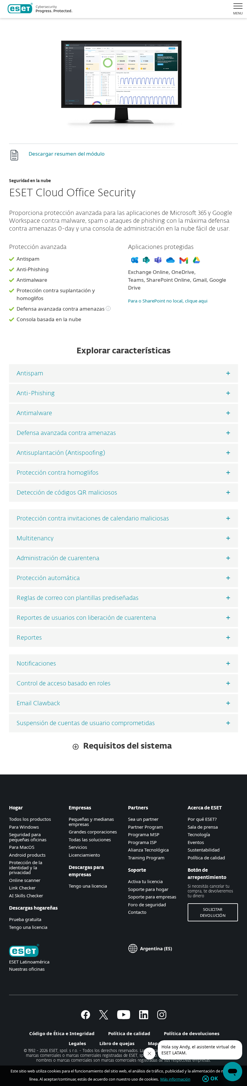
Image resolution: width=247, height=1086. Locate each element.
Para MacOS (21, 847)
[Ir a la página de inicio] (24, 951)
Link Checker (22, 888)
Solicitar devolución (213, 912)
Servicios (78, 847)
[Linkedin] (144, 1017)
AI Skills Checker (26, 895)
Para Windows (24, 827)
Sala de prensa (203, 827)
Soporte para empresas (152, 897)
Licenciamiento (84, 855)
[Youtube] (124, 1017)
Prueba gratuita (25, 919)
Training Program (146, 858)
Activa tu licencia (145, 881)
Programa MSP (143, 834)
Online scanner (24, 880)
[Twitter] (104, 1017)
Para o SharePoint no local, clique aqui (168, 301)
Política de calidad (206, 858)
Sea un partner (143, 819)
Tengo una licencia (28, 927)
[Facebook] (86, 1017)
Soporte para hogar (148, 889)
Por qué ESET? (202, 819)
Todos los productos (30, 819)
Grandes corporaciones (93, 832)
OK (214, 1079)
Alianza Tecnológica (148, 850)
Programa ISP (142, 842)
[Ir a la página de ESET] (40, 9)
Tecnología (199, 834)
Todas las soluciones (90, 839)
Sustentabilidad (204, 850)
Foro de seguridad (147, 904)
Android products (27, 855)
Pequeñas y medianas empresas (91, 821)
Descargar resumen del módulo (67, 153)
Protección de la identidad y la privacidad (25, 867)
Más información (175, 1079)
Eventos (196, 842)
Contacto (137, 912)
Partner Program (145, 827)
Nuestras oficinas (27, 969)
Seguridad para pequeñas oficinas (27, 836)
